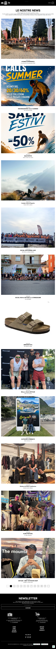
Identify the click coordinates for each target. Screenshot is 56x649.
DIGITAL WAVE (30, 645)
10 (41, 586)
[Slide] (9, 3)
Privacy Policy (45, 644)
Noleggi (14, 632)
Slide (14, 628)
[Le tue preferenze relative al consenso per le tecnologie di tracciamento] (53, 646)
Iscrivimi (28, 608)
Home (14, 627)
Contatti (41, 630)
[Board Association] (5, 2)
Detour (42, 627)
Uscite (42, 628)
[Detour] (2, 3)
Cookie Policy (37, 644)
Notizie (14, 630)
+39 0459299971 (43, 622)
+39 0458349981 (15, 622)
